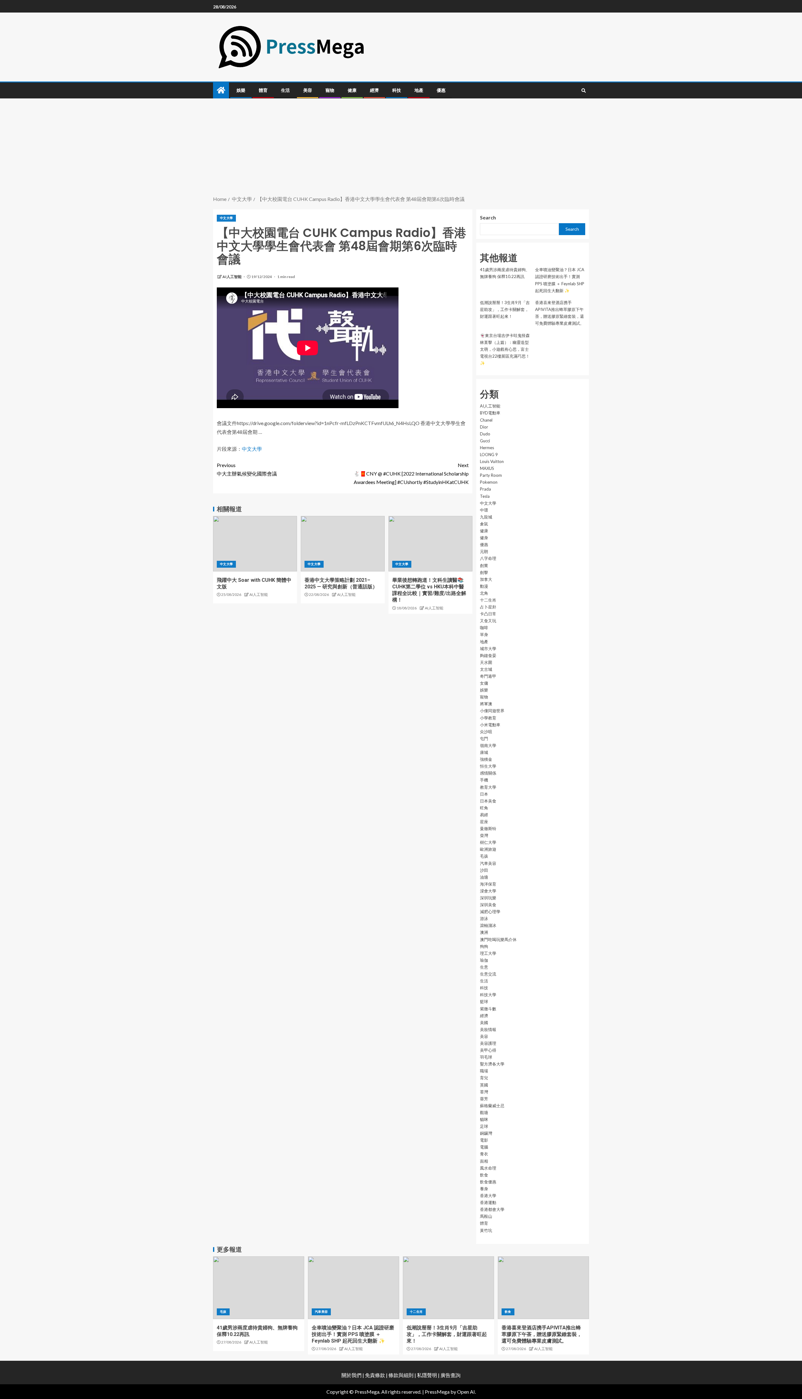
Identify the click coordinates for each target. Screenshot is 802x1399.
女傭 (484, 683)
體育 (263, 90)
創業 (484, 565)
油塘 (484, 877)
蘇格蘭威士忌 (492, 1105)
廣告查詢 (450, 1375)
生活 (285, 90)
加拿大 (486, 579)
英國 (484, 1084)
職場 (484, 1070)
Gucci (485, 440)
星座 (484, 821)
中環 (484, 510)
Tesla (485, 496)
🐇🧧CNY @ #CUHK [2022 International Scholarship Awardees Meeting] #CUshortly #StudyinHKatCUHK (411, 473)
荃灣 (484, 1091)
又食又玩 (488, 620)
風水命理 (488, 1167)
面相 (484, 1161)
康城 (484, 752)
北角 (484, 593)
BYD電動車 (490, 412)
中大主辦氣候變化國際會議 (247, 469)
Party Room (491, 475)
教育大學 (488, 787)
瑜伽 (484, 960)
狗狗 (484, 946)
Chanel (486, 420)
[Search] (583, 91)
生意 (484, 967)
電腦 (484, 1146)
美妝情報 (488, 1029)
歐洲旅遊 (488, 849)
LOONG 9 (489, 454)
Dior (484, 426)
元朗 (484, 551)
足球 (484, 1126)
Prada (485, 489)
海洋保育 (488, 883)
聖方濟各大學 (492, 1063)
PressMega (437, 1392)
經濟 (374, 90)
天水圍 (486, 662)
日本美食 (488, 800)
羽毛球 (486, 1057)
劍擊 (484, 572)
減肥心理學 (490, 911)
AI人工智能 (232, 276)
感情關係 (488, 773)
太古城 (486, 669)
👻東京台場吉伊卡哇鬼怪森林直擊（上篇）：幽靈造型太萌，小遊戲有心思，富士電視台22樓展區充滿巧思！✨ (505, 349)
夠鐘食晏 (488, 655)
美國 (484, 1022)
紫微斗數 (488, 1008)
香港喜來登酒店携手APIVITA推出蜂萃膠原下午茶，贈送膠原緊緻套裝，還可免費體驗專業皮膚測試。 (542, 1334)
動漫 (484, 586)
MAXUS (487, 468)
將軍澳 (486, 703)
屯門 (484, 738)
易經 (484, 814)
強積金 (486, 759)
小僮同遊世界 (492, 710)
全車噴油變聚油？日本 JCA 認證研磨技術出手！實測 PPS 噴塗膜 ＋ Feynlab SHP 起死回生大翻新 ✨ (353, 1334)
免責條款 (375, 1375)
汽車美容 (488, 863)
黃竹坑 (486, 1230)
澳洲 (484, 932)
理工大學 (488, 953)
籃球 (484, 1001)
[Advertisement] (401, 148)
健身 (484, 537)
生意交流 (488, 973)
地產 (418, 90)
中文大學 (226, 218)
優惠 (441, 90)
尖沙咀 (486, 731)
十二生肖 (488, 599)
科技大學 (488, 994)
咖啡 (484, 627)
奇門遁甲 (488, 676)
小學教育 (488, 717)
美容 (307, 90)
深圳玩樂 (488, 897)
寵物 (329, 90)
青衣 (484, 1153)
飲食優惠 (488, 1181)
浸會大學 (488, 890)
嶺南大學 (488, 745)
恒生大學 (488, 766)
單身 (484, 634)
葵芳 (484, 1098)
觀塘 (484, 1112)
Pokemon (488, 482)
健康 (352, 90)
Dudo (485, 433)
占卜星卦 (488, 606)
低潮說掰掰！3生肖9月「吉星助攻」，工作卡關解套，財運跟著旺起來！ (505, 309)
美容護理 (488, 1043)
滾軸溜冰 (488, 925)
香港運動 (488, 1202)
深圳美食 (488, 904)
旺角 (484, 807)
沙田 (484, 870)
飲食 (484, 1174)
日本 (484, 794)
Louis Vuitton (492, 461)
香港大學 (488, 1195)
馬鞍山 (486, 1216)
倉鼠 (484, 523)
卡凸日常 (488, 613)
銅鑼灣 (486, 1133)
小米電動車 (490, 724)
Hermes (487, 447)
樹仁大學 (488, 842)
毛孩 (484, 856)
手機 (484, 779)
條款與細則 (401, 1375)
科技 (396, 90)
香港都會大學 (492, 1209)
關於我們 (351, 1375)
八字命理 (488, 558)
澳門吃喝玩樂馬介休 (498, 939)
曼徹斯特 (488, 828)
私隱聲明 (427, 1375)
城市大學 (488, 648)
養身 (484, 1188)
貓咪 (484, 1119)
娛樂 (241, 90)
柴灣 (484, 835)
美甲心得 (488, 1050)
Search (488, 217)
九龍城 (486, 516)
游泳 (484, 918)
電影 (484, 1140)
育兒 (484, 1077)
